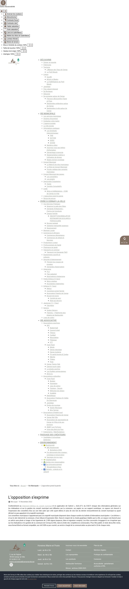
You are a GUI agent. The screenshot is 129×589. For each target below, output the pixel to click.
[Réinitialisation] (1, 10)
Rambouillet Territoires (74, 564)
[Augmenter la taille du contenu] (31, 45)
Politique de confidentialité (103, 555)
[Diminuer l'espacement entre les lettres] (16, 54)
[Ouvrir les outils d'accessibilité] (3, 2)
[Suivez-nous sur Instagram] (11, 565)
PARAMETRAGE (49, 586)
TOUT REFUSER (79, 586)
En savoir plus (32, 579)
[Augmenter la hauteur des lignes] (25, 51)
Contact (68, 550)
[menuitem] (45, 60)
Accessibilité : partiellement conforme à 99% (103, 565)
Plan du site (98, 545)
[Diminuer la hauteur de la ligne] (22, 51)
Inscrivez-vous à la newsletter (76, 545)
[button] (124, 240)
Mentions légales (100, 550)
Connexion (97, 559)
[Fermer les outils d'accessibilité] (5, 10)
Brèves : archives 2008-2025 (76, 568)
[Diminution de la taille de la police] (21, 48)
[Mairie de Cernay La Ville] (14, 62)
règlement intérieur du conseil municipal (37, 506)
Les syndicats (71, 559)
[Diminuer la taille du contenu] (28, 45)
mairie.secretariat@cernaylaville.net (21, 562)
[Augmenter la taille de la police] (24, 48)
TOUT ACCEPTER (64, 586)
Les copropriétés (72, 555)
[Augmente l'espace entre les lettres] (19, 54)
